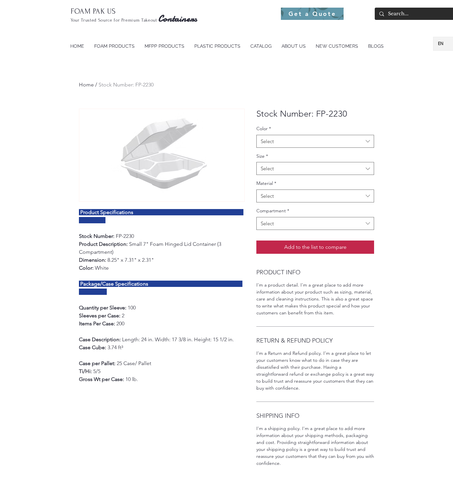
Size (262, 156)
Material (266, 183)
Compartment (272, 211)
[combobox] (315, 141)
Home (86, 84)
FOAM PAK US (93, 11)
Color (263, 129)
